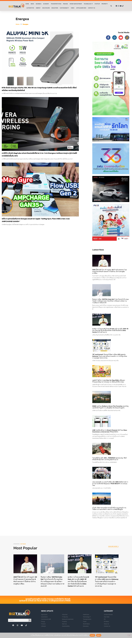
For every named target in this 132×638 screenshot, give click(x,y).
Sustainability (64, 8)
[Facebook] (116, 6)
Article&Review (81, 8)
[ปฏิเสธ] (129, 635)
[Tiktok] (123, 6)
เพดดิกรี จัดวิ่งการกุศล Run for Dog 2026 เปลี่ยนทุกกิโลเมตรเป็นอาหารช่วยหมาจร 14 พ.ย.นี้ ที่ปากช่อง (108, 381)
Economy (46, 4)
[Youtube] (121, 6)
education (55, 8)
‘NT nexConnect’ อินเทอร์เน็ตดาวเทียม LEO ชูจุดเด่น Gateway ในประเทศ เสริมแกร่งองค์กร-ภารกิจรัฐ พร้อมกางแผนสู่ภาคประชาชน (109, 356)
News (32, 4)
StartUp (97, 4)
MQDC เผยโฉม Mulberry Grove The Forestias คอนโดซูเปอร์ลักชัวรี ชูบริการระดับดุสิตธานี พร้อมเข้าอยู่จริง (110, 407)
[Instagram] (118, 6)
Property (105, 4)
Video (72, 8)
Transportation (56, 4)
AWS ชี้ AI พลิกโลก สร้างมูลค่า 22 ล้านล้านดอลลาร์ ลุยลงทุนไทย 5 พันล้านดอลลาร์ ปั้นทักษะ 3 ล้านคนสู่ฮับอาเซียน (109, 271)
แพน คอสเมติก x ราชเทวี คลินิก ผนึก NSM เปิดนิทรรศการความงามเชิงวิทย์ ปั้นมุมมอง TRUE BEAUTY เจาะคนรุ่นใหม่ (110, 483)
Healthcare (46, 8)
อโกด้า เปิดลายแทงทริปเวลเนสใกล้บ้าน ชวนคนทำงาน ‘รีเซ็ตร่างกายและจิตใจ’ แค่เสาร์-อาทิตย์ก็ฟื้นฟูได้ (109, 508)
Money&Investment (76, 4)
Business (38, 4)
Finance (65, 4)
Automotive (30, 8)
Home (27, 4)
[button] (111, 6)
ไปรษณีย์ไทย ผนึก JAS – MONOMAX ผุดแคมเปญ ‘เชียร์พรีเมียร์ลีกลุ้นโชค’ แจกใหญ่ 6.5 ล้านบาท (109, 458)
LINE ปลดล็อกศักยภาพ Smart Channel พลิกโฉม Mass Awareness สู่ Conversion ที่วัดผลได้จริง (109, 431)
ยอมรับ (92, 635)
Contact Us (91, 8)
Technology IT (88, 4)
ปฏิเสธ (98, 635)
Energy (38, 8)
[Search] (29, 620)
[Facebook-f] (108, 37)
